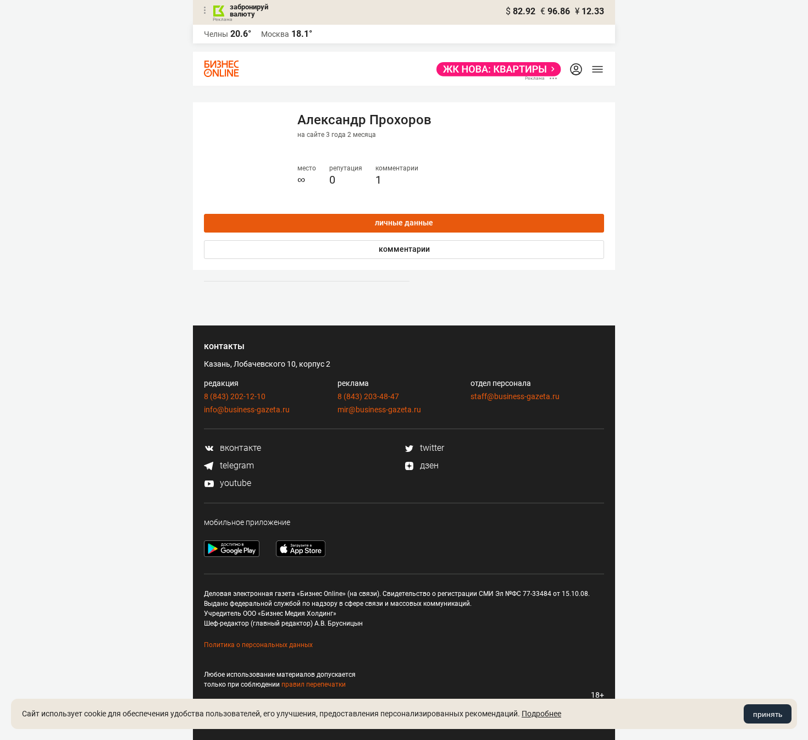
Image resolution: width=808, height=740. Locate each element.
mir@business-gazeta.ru (379, 409)
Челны (216, 34)
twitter (431, 448)
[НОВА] (495, 69)
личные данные (404, 222)
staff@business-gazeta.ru (515, 396)
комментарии (404, 249)
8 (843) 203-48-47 (368, 396)
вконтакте (239, 448)
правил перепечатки (313, 684)
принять (767, 714)
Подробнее (541, 713)
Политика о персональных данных (258, 645)
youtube (234, 483)
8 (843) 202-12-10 (234, 396)
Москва (275, 34)
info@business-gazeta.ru (247, 409)
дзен (428, 465)
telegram (236, 465)
